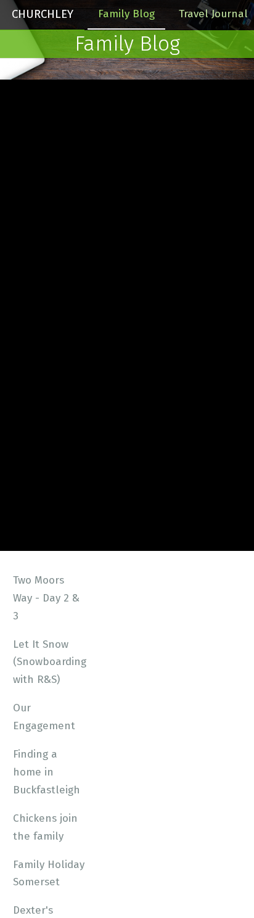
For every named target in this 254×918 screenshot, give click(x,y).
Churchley (42, 14)
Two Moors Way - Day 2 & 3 (46, 598)
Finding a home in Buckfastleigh (46, 772)
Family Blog (126, 13)
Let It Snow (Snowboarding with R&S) (49, 662)
